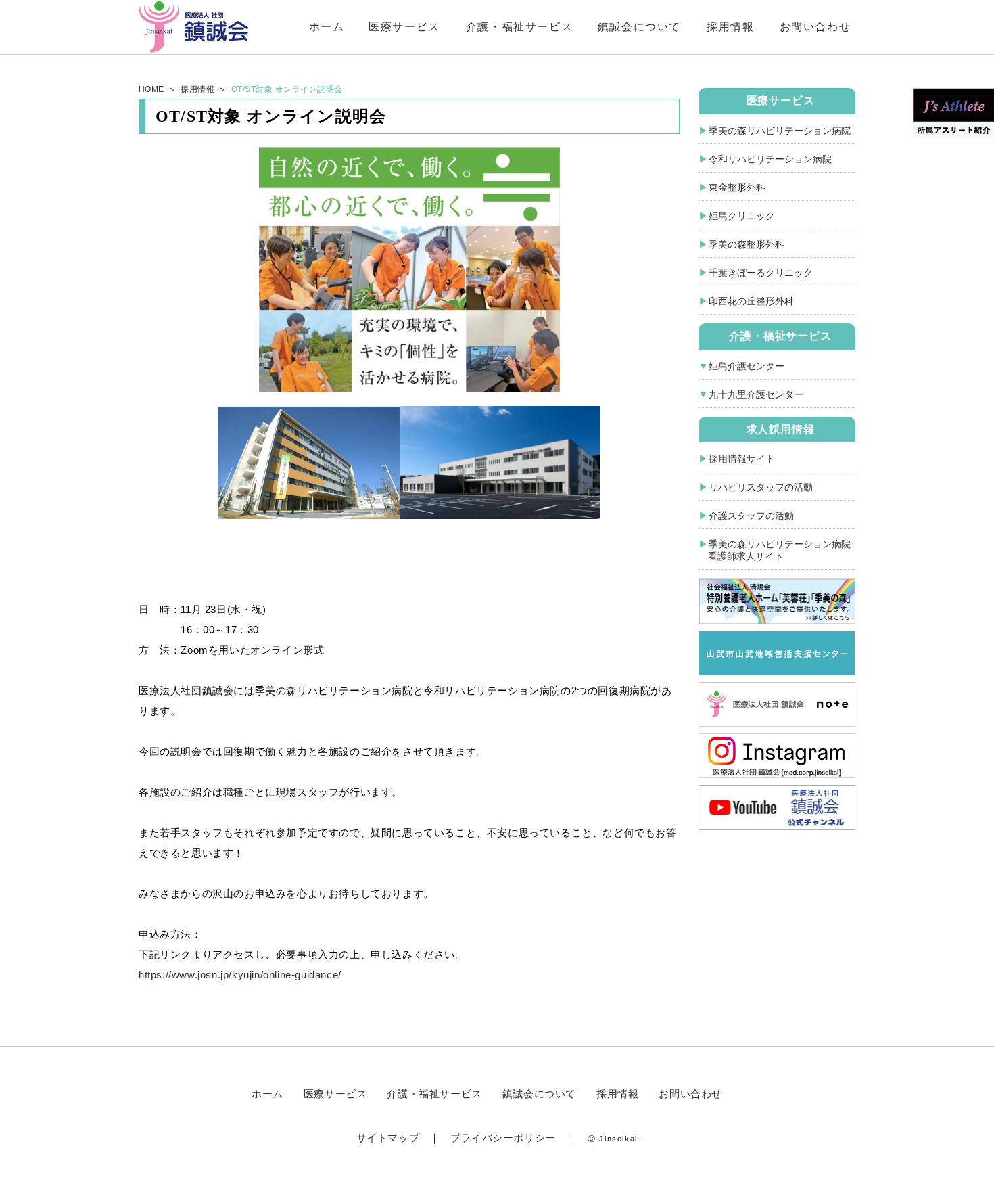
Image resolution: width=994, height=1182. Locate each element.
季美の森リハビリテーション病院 (780, 130)
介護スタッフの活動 (751, 515)
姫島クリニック (742, 215)
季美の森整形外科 (746, 244)
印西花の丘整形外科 (751, 301)
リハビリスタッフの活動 (761, 487)
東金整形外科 (737, 187)
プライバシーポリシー (503, 1137)
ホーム (327, 26)
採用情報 (730, 26)
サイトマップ (388, 1137)
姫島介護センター (746, 366)
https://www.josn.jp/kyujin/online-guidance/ (240, 974)
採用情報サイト (742, 458)
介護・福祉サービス (519, 26)
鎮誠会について (639, 26)
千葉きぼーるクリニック (761, 272)
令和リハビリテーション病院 (770, 159)
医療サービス (404, 26)
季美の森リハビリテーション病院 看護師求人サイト (775, 550)
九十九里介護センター (756, 394)
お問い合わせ (815, 26)
